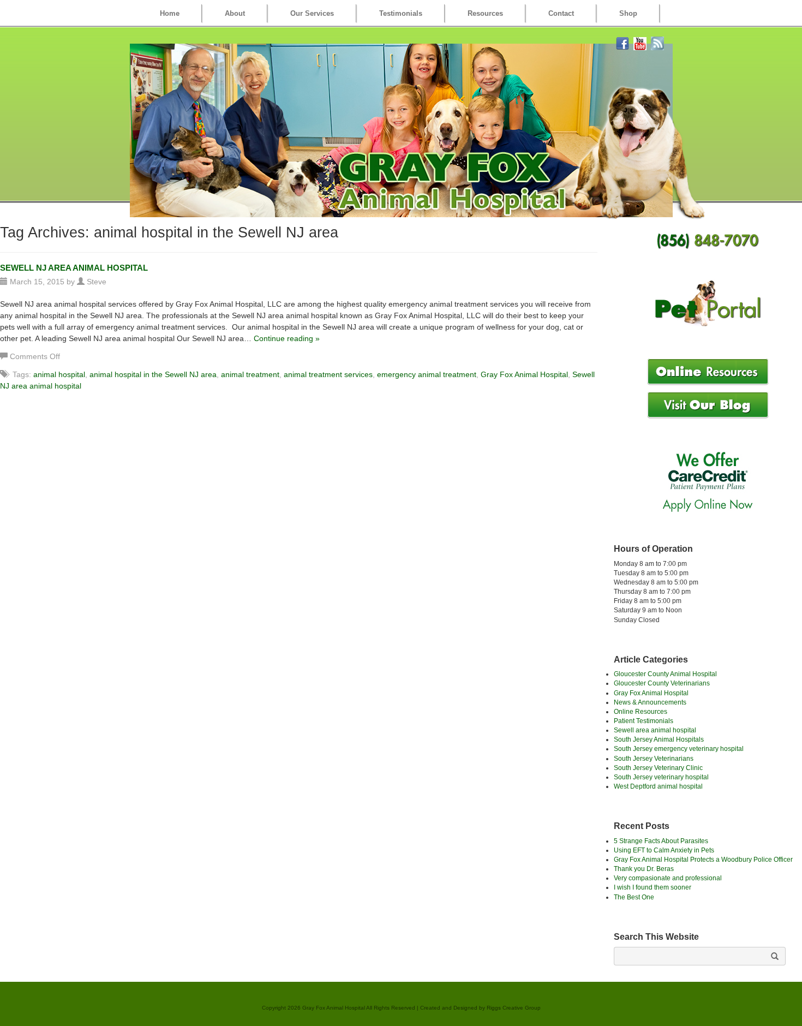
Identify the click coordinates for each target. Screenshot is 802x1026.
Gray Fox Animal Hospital (524, 374)
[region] (401, 130)
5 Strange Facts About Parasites (661, 841)
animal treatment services (328, 374)
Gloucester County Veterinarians (662, 683)
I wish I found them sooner (652, 887)
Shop (628, 13)
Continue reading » (287, 338)
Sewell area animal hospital (655, 730)
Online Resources (640, 711)
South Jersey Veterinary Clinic (658, 768)
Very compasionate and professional (668, 878)
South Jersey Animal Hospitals (659, 739)
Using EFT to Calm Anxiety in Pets (664, 850)
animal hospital (59, 374)
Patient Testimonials (643, 721)
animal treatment (250, 374)
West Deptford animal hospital (658, 786)
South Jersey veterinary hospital (661, 777)
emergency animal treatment (426, 374)
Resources (485, 13)
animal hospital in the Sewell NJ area (153, 374)
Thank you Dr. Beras (644, 869)
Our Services (312, 13)
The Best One (634, 897)
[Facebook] (622, 42)
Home (169, 13)
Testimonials (400, 13)
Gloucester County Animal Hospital (665, 674)
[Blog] (657, 42)
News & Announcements (650, 702)
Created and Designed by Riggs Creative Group (480, 1008)
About (235, 13)
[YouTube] (640, 42)
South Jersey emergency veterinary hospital (679, 749)
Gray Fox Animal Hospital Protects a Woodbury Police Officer (703, 859)
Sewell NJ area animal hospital (74, 267)
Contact (561, 13)
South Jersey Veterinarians (653, 758)
